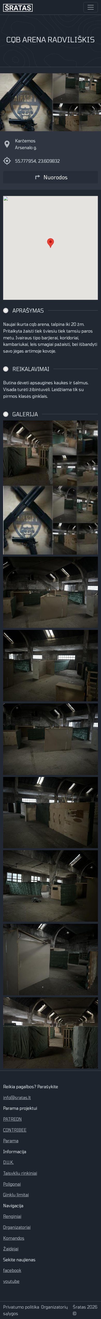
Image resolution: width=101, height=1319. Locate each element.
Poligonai (12, 1184)
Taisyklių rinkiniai (20, 1173)
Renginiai (12, 1216)
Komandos (13, 1238)
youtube (11, 1281)
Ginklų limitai (16, 1194)
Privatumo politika (21, 1306)
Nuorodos (56, 177)
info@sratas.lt (17, 1097)
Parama (10, 1140)
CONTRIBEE (14, 1129)
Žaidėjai (10, 1248)
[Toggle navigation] (90, 7)
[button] (50, 243)
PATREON (12, 1119)
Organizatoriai (17, 1227)
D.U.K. (8, 1162)
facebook (12, 1270)
